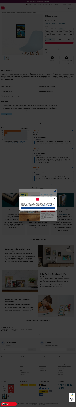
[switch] (72, 400)
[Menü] (74, 393)
